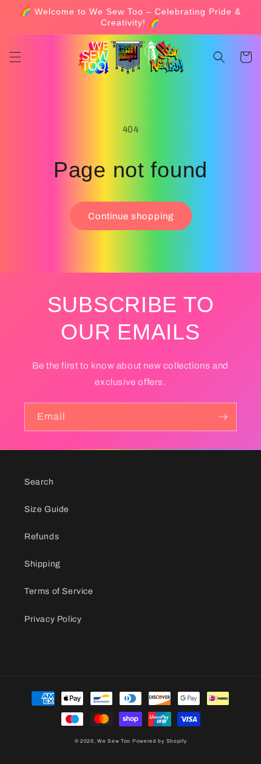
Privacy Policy (52, 619)
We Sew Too (113, 741)
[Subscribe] (222, 417)
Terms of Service (58, 591)
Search (39, 481)
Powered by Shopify (159, 741)
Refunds (41, 536)
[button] (15, 57)
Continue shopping (131, 216)
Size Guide (46, 509)
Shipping (42, 563)
